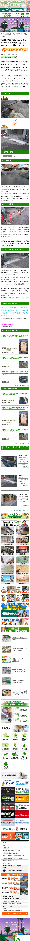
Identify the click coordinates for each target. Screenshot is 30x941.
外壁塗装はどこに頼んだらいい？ (11, 901)
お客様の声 (6, 848)
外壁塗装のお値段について (10, 860)
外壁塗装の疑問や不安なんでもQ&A (12, 858)
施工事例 (8, 33)
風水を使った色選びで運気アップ (19, 660)
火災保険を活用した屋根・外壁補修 (12, 903)
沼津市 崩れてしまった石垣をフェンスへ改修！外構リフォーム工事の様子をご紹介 (23, 461)
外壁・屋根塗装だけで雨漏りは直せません (14, 855)
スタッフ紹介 (6, 863)
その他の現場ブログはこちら (21, 510)
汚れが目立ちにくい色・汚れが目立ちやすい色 (19, 670)
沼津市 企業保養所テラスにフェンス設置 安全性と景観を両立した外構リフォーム (23, 500)
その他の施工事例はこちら (22, 385)
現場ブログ (6, 845)
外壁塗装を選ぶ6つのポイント (11, 853)
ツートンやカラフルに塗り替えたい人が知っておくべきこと (19, 692)
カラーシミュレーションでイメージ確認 (19, 649)
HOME (2, 33)
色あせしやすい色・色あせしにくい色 (18, 681)
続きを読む (26, 467)
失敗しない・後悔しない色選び (19, 638)
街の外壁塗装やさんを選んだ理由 (11, 850)
